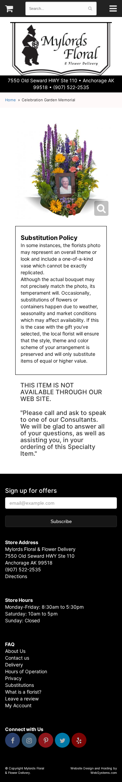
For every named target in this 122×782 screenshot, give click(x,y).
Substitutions (19, 685)
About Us (15, 651)
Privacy (13, 678)
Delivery (14, 664)
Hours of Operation (26, 671)
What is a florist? (23, 692)
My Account (18, 705)
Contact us (17, 658)
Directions (16, 576)
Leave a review (22, 698)
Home (10, 100)
